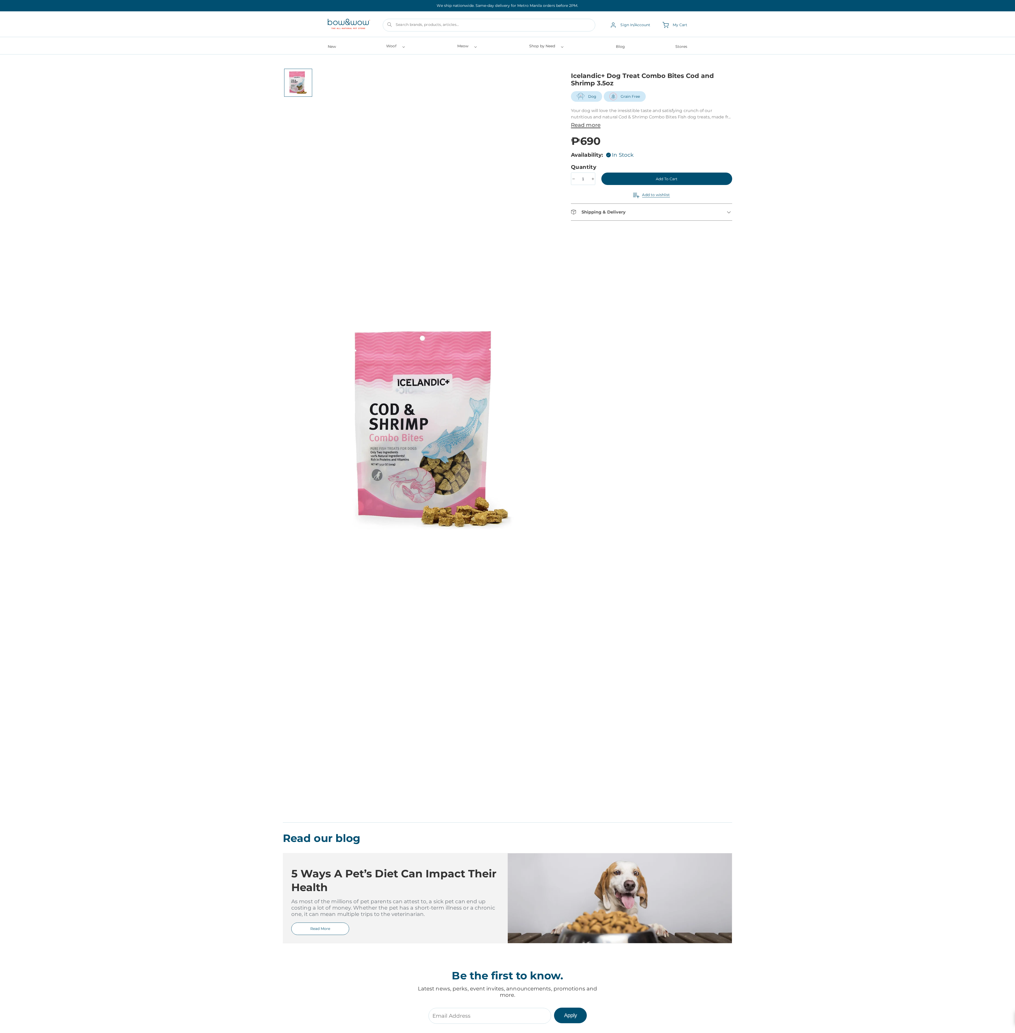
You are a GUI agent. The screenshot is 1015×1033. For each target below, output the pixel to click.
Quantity (584, 167)
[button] (395, 47)
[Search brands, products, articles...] (389, 24)
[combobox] (489, 25)
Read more (586, 125)
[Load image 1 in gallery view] (298, 83)
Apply (570, 1015)
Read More (320, 928)
